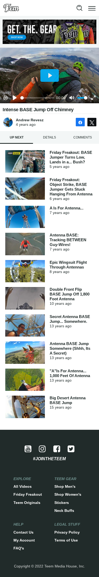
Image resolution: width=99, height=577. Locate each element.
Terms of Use (66, 540)
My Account (24, 540)
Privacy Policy (67, 532)
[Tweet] (92, 122)
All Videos (22, 486)
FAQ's (18, 548)
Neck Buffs (64, 510)
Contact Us (23, 532)
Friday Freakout (27, 494)
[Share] (80, 122)
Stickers (61, 502)
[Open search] (79, 8)
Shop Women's (67, 494)
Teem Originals (26, 502)
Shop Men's (65, 486)
